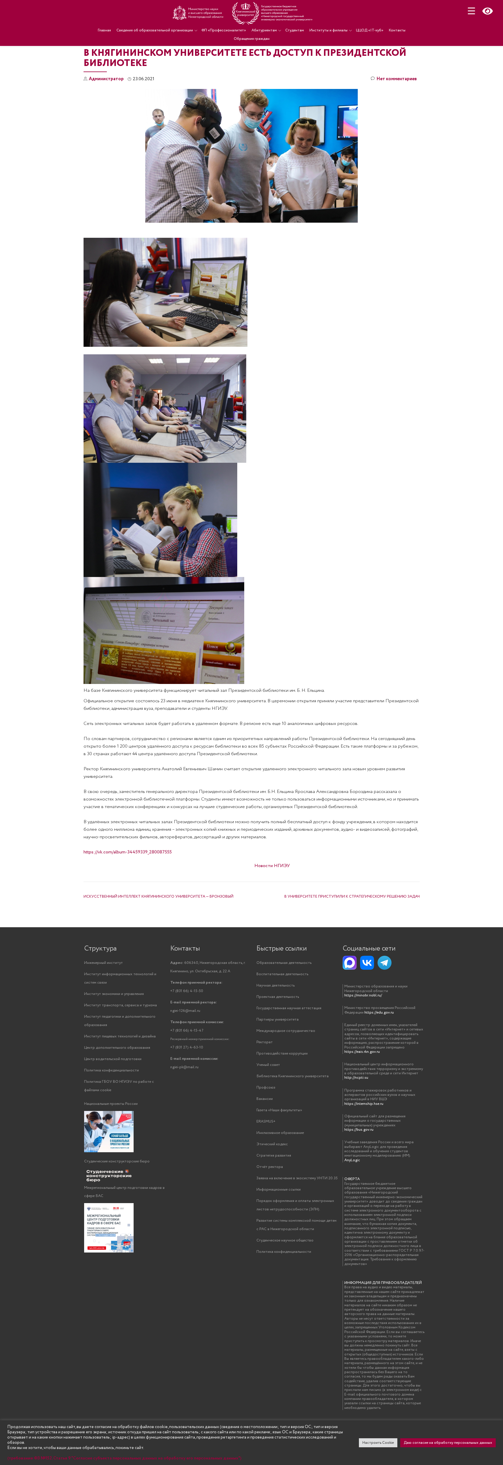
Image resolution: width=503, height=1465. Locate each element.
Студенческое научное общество (285, 1240)
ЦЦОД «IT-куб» (369, 30)
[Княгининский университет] (243, 13)
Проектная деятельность (277, 997)
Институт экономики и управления (114, 994)
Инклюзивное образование (280, 1133)
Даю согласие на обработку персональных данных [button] (448, 1443)
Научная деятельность (275, 985)
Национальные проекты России (111, 1104)
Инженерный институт (103, 963)
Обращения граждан (252, 39)
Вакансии (264, 1099)
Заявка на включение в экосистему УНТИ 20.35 (297, 1178)
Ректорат (264, 1042)
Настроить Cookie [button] (378, 1443)
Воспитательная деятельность (282, 974)
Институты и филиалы (328, 30)
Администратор (106, 79)
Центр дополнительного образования (117, 1047)
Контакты (397, 30)
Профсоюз (265, 1087)
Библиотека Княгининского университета (292, 1076)
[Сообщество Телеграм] (385, 963)
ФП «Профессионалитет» (223, 30)
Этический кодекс (272, 1144)
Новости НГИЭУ (272, 865)
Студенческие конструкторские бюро (117, 1161)
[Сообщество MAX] (350, 963)
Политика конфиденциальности (111, 1070)
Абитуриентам (264, 30)
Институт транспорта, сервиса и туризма (120, 1005)
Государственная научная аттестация (288, 1008)
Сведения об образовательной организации (154, 30)
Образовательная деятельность (283, 963)
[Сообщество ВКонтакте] (367, 963)
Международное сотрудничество (285, 1031)
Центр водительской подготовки (112, 1059)
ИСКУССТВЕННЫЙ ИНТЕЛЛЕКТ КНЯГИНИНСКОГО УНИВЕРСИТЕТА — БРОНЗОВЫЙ (158, 896)
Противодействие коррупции (282, 1053)
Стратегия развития (273, 1155)
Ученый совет (268, 1065)
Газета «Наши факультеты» (279, 1110)
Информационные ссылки (278, 1189)
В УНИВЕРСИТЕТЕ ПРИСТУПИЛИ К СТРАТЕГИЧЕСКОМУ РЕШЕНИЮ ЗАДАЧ (352, 896)
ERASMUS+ (265, 1121)
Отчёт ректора (269, 1167)
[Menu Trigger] (471, 10)
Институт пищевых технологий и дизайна (120, 1036)
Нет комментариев (396, 79)
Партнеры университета (277, 1019)
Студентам (294, 30)
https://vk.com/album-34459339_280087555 (128, 852)
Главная (104, 30)
